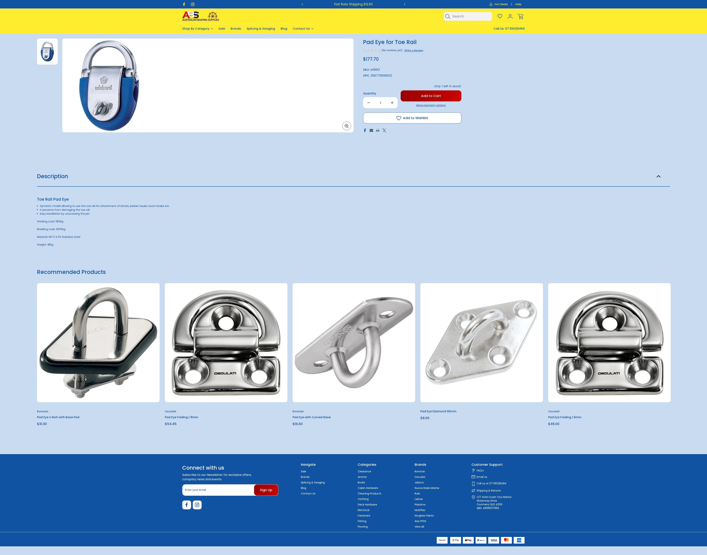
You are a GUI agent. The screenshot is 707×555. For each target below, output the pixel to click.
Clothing (363, 499)
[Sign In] (510, 16)
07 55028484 (515, 29)
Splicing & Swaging (261, 29)
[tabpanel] (47, 51)
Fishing (362, 521)
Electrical (363, 510)
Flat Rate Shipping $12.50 (353, 4)
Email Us (482, 477)
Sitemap (228, 539)
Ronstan (420, 471)
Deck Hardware (367, 504)
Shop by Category (195, 29)
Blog (284, 29)
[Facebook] (184, 4)
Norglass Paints (424, 515)
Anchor (362, 477)
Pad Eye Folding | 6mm (564, 417)
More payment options (431, 105)
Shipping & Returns (489, 490)
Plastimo (420, 504)
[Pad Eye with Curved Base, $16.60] (354, 342)
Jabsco (419, 482)
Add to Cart (98, 394)
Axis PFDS (420, 521)
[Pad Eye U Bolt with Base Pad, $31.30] (98, 342)
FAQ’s (480, 470)
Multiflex (420, 510)
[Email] (371, 130)
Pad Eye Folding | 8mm (181, 417)
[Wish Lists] (500, 16)
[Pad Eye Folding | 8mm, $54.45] (226, 342)
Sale (222, 29)
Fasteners (364, 515)
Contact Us (301, 29)
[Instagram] (192, 4)
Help (518, 4)
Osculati (420, 477)
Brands (236, 29)
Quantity (369, 93)
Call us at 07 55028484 (491, 483)
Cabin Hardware (368, 488)
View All (419, 526)
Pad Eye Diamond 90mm (438, 411)
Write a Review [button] (413, 50)
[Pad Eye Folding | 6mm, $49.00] (609, 342)
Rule (417, 493)
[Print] (378, 130)
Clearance (364, 471)
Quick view (143, 295)
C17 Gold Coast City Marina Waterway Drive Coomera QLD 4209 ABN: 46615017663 (494, 502)
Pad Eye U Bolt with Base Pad (58, 417)
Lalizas (419, 499)
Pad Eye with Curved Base (312, 417)
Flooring (363, 526)
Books (361, 482)
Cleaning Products (369, 493)
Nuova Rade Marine (427, 488)
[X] (384, 130)
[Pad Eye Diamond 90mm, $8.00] (481, 342)
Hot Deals (501, 4)
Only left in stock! (447, 86)
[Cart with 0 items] (520, 16)
